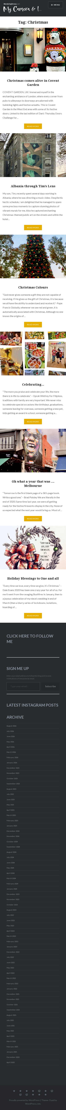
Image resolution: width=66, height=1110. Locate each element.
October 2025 (12, 778)
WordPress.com (33, 1103)
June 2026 (11, 736)
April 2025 (10, 810)
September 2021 (13, 1010)
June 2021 (11, 1026)
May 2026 (10, 742)
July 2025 (10, 794)
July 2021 (10, 1020)
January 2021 (12, 1052)
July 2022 (10, 957)
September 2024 (13, 847)
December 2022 (13, 952)
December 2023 (13, 894)
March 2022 (11, 978)
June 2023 (11, 920)
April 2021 (10, 1036)
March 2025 (11, 815)
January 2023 (12, 947)
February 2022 (12, 984)
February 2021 (12, 1047)
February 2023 (12, 941)
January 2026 (12, 763)
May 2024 (10, 868)
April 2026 (10, 747)
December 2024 (13, 831)
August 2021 (11, 1015)
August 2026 (11, 726)
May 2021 (10, 1031)
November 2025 (13, 773)
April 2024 (10, 873)
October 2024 (12, 842)
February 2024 (12, 884)
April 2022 (10, 973)
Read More (33, 126)
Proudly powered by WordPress (24, 1100)
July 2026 (10, 731)
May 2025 (10, 805)
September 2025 (13, 784)
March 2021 (11, 1041)
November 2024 (13, 836)
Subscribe (50, 686)
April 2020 (10, 1062)
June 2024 (11, 863)
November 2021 (13, 999)
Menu (57, 5)
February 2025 (12, 821)
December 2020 (13, 1057)
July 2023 (10, 915)
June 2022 (11, 962)
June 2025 (11, 799)
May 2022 (10, 968)
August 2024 (11, 852)
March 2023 (11, 936)
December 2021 (13, 994)
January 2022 (12, 989)
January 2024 (12, 889)
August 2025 (11, 789)
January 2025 (12, 826)
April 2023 (10, 931)
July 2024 (10, 857)
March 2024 (11, 878)
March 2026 (11, 752)
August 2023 (11, 910)
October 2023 (12, 905)
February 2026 (12, 757)
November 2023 (13, 899)
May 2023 (10, 926)
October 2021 (12, 1005)
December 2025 (13, 768)
